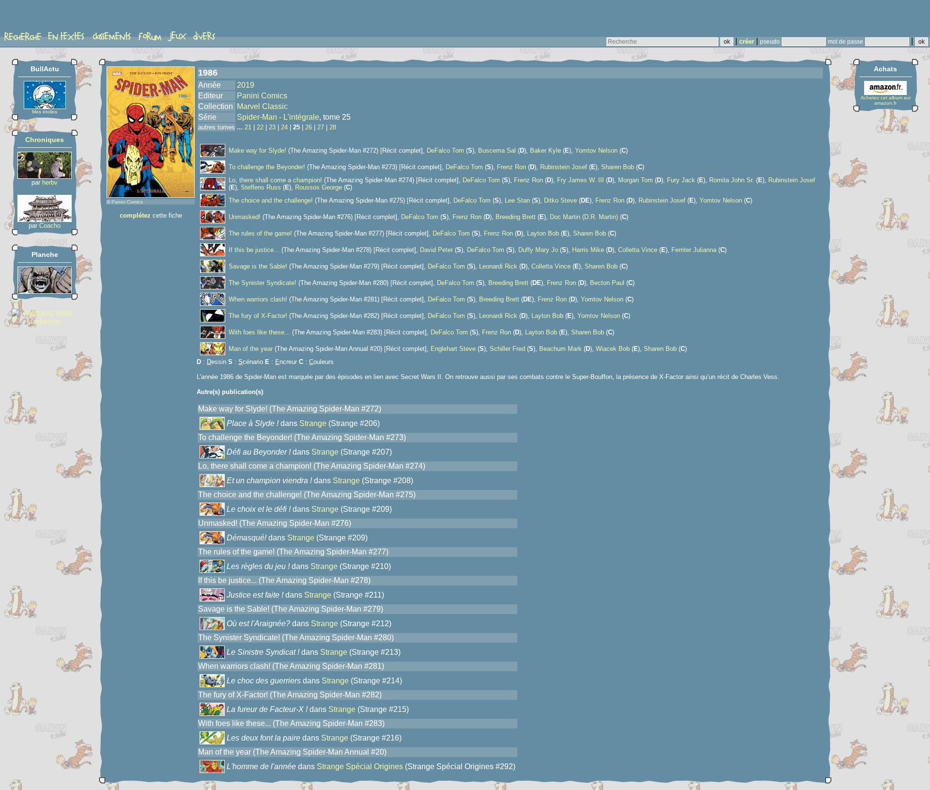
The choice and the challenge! (271, 200)
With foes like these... (259, 332)
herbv (50, 182)
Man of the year (251, 348)
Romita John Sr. (731, 180)
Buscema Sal (497, 150)
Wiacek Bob (613, 348)
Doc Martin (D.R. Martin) (584, 217)
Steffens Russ (261, 187)
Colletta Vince (637, 249)
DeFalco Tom (445, 150)
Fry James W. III (580, 180)
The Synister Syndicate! (262, 282)
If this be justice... (254, 249)
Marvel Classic (262, 106)
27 (320, 127)
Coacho (50, 225)
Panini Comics (127, 202)
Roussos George (318, 187)
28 (332, 127)
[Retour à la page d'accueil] (41, 18)
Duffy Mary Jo (538, 249)
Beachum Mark (560, 348)
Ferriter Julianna (693, 249)
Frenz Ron (511, 167)
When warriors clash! (258, 299)
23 (272, 127)
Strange (312, 423)
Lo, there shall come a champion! (275, 180)
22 (260, 127)
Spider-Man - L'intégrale (278, 117)
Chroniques (44, 139)
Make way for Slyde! (257, 150)
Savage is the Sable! (258, 266)
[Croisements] (44, 176)
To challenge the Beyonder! (267, 167)
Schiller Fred (507, 348)
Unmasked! (245, 217)
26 (308, 127)
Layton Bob (543, 233)
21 (248, 127)
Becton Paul (607, 282)
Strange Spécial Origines (360, 766)
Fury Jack (681, 180)
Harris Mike (588, 249)
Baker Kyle (545, 150)
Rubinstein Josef (563, 167)
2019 (245, 85)
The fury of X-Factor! (258, 315)
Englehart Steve (453, 348)
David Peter (436, 249)
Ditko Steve (560, 200)
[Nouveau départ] (44, 291)
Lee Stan (517, 200)
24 (284, 127)
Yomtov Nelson (596, 150)
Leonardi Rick (498, 266)
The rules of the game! (260, 233)
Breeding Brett (516, 217)
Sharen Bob (617, 167)
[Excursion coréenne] (44, 219)
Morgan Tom (635, 180)
